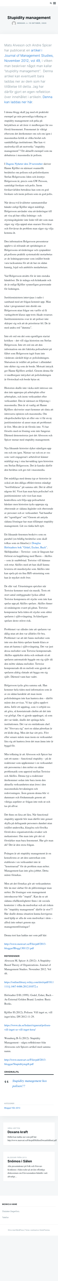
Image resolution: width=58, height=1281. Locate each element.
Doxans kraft (18, 1132)
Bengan (21, 23)
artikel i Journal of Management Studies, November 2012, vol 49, (29, 55)
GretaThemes (45, 1230)
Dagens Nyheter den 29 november (24, 164)
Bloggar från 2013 (12, 1108)
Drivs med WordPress (16, 1230)
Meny (54, 3)
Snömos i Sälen (20, 1161)
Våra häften (14, 1128)
